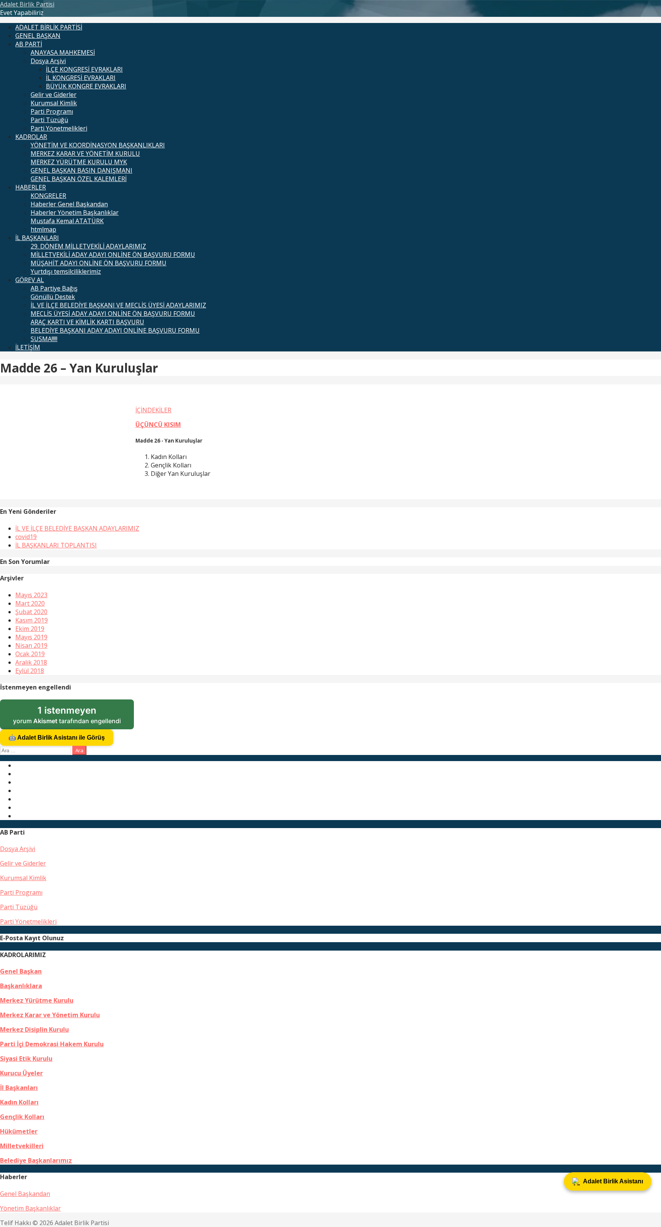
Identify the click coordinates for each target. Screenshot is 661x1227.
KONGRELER (48, 195)
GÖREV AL (29, 280)
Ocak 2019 (30, 654)
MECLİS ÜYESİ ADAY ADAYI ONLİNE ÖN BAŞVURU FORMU (113, 313)
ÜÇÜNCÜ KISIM (158, 424)
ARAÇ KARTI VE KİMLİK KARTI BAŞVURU (87, 322)
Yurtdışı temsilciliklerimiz (66, 271)
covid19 (26, 537)
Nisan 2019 (31, 645)
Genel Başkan (21, 971)
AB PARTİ (28, 44)
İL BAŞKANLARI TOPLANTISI (56, 545)
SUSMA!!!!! (44, 339)
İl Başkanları (19, 1087)
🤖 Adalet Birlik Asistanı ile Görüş (56, 737)
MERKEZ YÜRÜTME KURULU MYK (79, 162)
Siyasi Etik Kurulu (26, 1058)
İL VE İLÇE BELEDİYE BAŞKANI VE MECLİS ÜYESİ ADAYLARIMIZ (118, 305)
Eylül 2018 (29, 671)
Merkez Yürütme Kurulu (36, 1000)
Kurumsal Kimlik (54, 103)
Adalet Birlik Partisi (27, 4)
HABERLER (30, 187)
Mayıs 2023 (31, 595)
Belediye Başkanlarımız (36, 1160)
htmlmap (43, 229)
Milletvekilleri (22, 1146)
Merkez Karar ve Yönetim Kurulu (50, 1015)
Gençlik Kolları (22, 1117)
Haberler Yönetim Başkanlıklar (75, 212)
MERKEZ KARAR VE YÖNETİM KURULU (85, 153)
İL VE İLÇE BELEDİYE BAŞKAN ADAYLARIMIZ (77, 528)
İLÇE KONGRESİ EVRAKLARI (84, 69)
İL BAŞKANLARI (37, 238)
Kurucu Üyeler (21, 1073)
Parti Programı (52, 111)
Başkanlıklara (21, 986)
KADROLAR (31, 136)
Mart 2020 (30, 603)
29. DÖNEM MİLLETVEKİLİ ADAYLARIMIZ (88, 246)
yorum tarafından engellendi (73, 717)
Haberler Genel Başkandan (69, 204)
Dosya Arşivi (48, 61)
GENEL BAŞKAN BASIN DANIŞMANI (81, 170)
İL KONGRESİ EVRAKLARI (81, 78)
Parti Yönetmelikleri (59, 128)
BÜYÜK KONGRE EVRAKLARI (86, 86)
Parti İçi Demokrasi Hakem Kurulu (52, 1044)
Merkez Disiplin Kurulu (34, 1029)
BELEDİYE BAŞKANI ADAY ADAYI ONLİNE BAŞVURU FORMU (115, 330)
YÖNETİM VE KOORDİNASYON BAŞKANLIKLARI (98, 145)
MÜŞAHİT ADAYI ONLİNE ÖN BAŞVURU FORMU (98, 263)
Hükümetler (18, 1131)
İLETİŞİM (27, 347)
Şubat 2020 (31, 612)
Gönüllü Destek (53, 296)
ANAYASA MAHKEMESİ (63, 52)
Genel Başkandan (25, 1193)
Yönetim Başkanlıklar (30, 1208)
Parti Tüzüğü (49, 120)
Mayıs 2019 (31, 637)
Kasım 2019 (31, 620)
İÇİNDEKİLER (153, 410)
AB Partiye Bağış (54, 288)
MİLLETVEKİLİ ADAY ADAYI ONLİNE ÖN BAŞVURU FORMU (113, 254)
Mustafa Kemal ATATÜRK (67, 221)
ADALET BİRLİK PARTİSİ (48, 27)
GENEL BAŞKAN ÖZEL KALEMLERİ (79, 179)
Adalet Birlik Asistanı (613, 1181)
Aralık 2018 (31, 662)
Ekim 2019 (29, 628)
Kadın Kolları (19, 1102)
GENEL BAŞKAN (37, 35)
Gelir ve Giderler (54, 94)
